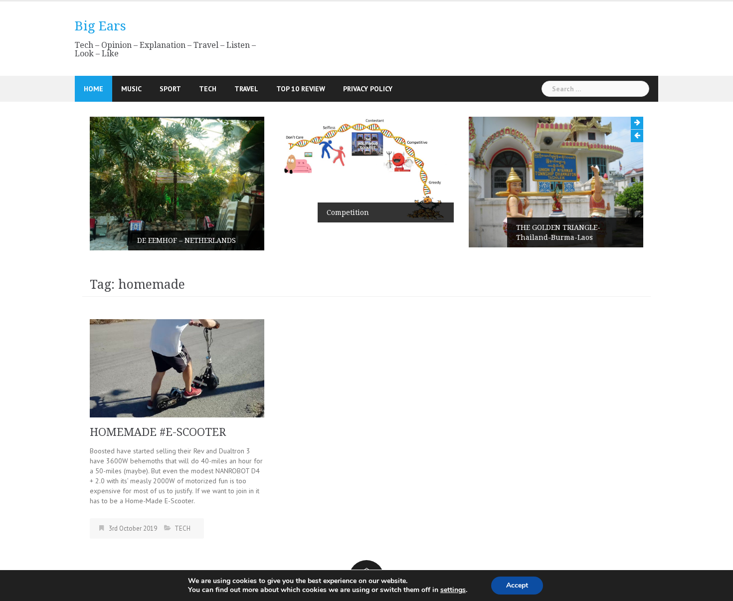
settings (453, 590)
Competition (348, 212)
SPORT (170, 88)
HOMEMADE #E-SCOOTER (158, 432)
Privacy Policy (367, 88)
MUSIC (131, 88)
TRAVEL (246, 88)
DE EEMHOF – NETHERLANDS (186, 240)
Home (93, 88)
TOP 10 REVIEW (300, 88)
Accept (517, 585)
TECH (207, 88)
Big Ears (100, 25)
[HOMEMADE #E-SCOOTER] (177, 367)
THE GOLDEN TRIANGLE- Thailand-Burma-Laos (558, 232)
